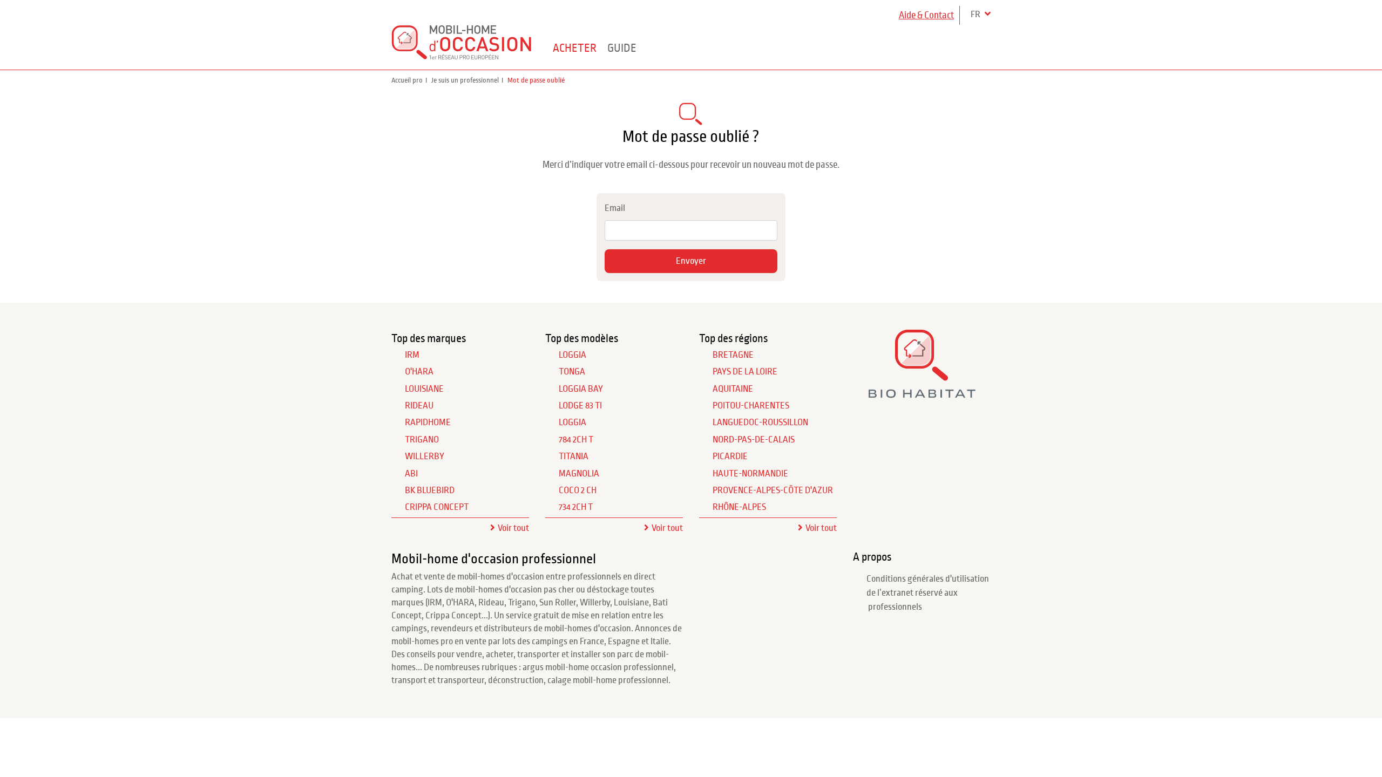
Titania (573, 456)
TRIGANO (422, 440)
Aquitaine (733, 389)
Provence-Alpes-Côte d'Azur (773, 490)
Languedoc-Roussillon (760, 422)
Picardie (730, 456)
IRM (412, 355)
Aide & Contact (926, 15)
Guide (621, 48)
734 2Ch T (576, 507)
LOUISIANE (424, 389)
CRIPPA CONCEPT (437, 507)
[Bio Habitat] (922, 393)
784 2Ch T (576, 440)
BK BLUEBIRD (430, 490)
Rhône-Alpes (739, 507)
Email (615, 208)
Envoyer (691, 261)
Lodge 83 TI (580, 406)
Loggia (572, 355)
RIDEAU (419, 406)
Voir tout (513, 528)
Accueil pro (407, 80)
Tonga (572, 372)
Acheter (575, 48)
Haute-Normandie (750, 474)
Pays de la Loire (745, 372)
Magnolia (579, 474)
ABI (411, 474)
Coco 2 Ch (578, 490)
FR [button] (976, 14)
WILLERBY (424, 456)
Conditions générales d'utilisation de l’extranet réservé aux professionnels (927, 593)
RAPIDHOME (428, 422)
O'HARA (419, 372)
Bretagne (733, 355)
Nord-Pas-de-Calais (754, 440)
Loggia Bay (581, 389)
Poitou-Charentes (751, 406)
